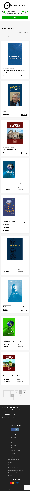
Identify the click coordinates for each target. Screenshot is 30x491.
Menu (15, 17)
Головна (13, 437)
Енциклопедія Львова (9, 147)
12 (20, 395)
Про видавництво (13, 457)
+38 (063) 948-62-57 (12, 13)
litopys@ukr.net (11, 11)
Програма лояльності (14, 459)
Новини (13, 445)
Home (2, 24)
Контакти (14, 448)
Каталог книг (15, 440)
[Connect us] (13, 429)
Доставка (11, 465)
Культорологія (7, 263)
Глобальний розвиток (9, 109)
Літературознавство (8, 68)
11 (16, 395)
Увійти (13, 453)
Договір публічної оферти (15, 470)
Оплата (10, 462)
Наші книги (8, 24)
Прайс (10, 475)
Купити (24, 76)
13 (24, 395)
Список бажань (15, 450)
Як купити (14, 442)
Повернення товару (14, 467)
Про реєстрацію (13, 473)
